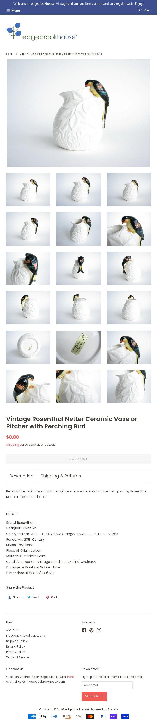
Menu (15, 10)
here (70, 677)
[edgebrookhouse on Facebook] (84, 631)
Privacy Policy (15, 652)
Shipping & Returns (61, 476)
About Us (12, 630)
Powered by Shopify (104, 709)
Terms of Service (17, 657)
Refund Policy (15, 647)
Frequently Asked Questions (25, 636)
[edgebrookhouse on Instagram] (98, 631)
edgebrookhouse (77, 709)
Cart (147, 10)
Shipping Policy (16, 641)
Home (9, 54)
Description (21, 476)
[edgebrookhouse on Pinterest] (91, 631)
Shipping (12, 444)
